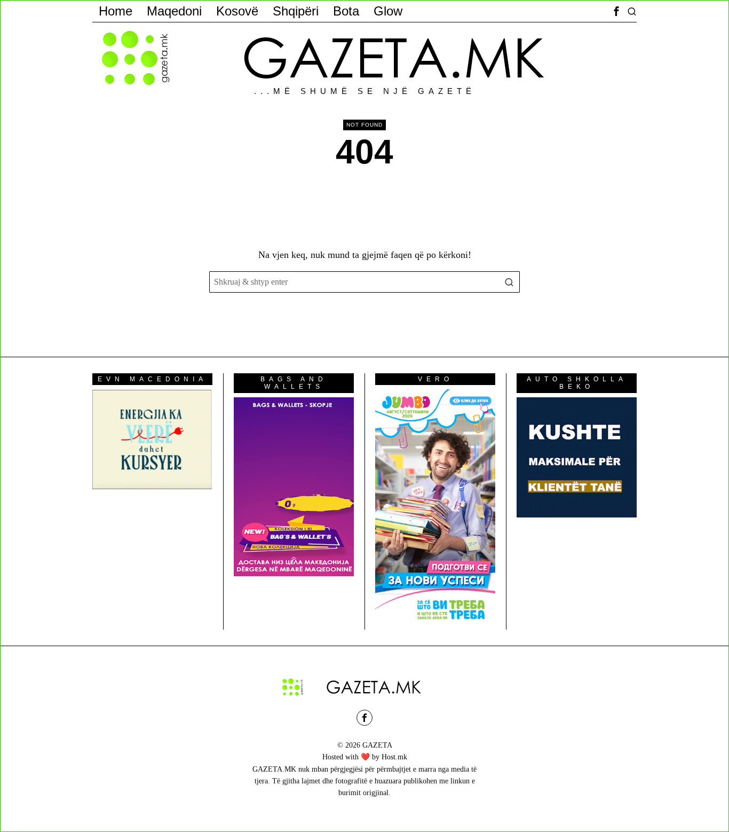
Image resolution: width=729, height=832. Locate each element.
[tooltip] (616, 11)
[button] (509, 282)
